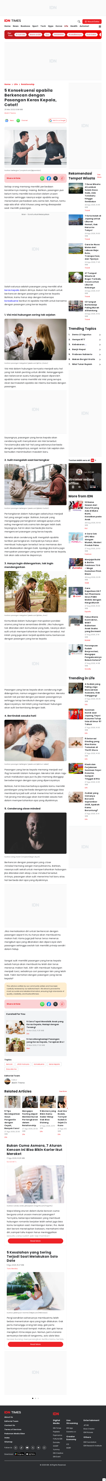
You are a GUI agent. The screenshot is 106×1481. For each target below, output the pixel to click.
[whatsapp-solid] (42, 178)
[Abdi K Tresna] (7, 1081)
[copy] (62, 178)
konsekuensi (11, 300)
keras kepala (11, 290)
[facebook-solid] (49, 178)
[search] (79, 21)
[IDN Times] (12, 20)
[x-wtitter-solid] (55, 178)
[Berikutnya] (67, 1108)
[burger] (100, 26)
